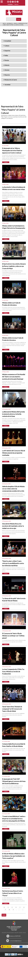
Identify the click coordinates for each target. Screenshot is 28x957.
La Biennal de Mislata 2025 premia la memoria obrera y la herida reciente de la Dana (13, 414)
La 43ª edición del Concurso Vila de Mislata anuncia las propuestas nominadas (13, 453)
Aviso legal (4, 932)
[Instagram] (12, 2)
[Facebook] (8, 2)
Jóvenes (6, 70)
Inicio (4, 23)
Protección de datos (10, 932)
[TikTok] (17, 2)
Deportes (7, 50)
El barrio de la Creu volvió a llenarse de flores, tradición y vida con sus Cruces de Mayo (14, 266)
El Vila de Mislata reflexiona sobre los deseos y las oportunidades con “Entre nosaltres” (13, 856)
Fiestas (6, 60)
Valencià (16, 4)
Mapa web (16, 932)
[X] (10, 2)
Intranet (24, 932)
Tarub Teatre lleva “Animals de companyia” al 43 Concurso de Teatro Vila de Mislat (12, 709)
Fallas (6, 55)
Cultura (7, 46)
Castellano (10, 4)
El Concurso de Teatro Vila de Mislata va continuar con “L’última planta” (13, 636)
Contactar (20, 932)
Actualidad (7, 41)
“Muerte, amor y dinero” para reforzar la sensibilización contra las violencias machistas (13, 563)
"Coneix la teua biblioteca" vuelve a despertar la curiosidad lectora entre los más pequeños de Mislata (13, 818)
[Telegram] (15, 2)
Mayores (7, 75)
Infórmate (9, 23)
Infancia (6, 65)
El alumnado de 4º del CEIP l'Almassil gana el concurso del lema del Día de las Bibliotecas (13, 781)
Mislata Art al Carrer (10, 80)
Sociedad (7, 84)
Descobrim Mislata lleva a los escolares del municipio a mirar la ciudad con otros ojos (13, 526)
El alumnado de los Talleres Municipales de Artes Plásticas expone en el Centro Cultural (12, 150)
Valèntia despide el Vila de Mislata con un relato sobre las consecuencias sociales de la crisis (13, 489)
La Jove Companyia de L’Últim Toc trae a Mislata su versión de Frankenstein (13, 671)
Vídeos (15, 23)
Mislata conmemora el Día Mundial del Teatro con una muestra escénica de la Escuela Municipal (13, 376)
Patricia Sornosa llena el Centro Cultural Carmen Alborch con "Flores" (12, 893)
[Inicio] (13, 12)
